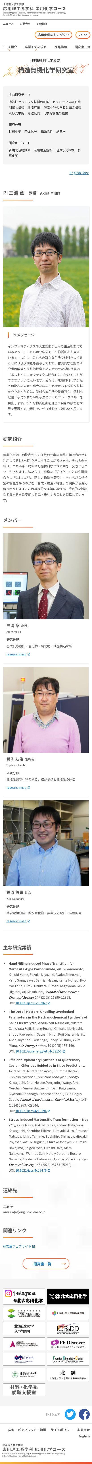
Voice (83, 34)
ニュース (8, 23)
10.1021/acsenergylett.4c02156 (38, 1051)
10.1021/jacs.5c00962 (31, 1003)
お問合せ (25, 23)
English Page (79, 172)
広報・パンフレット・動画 (27, 1430)
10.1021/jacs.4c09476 (31, 1170)
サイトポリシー (62, 1430)
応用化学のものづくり (53, 34)
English (42, 23)
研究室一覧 (42, 1263)
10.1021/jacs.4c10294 (31, 1111)
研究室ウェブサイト (17, 1246)
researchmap (16, 654)
